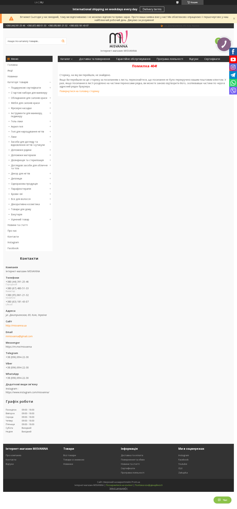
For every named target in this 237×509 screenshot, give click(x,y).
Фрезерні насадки (21, 108)
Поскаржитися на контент (119, 485)
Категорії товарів (17, 82)
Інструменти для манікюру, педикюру (27, 114)
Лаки (13, 136)
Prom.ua (136, 482)
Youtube (182, 463)
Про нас (12, 230)
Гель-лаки (17, 121)
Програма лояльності (169, 59)
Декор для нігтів (20, 173)
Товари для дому (21, 209)
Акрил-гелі (17, 126)
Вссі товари (69, 455)
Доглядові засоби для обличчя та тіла (29, 167)
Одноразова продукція (24, 183)
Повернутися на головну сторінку (79, 91)
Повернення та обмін (133, 459)
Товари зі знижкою (73, 459)
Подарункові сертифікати (26, 87)
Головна (12, 64)
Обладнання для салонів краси (29, 98)
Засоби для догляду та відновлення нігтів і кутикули (28, 143)
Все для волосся (21, 199)
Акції (10, 70)
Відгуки (193, 59)
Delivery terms (152, 9)
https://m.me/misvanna (19, 346)
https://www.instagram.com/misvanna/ (27, 392)
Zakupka (183, 472)
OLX (180, 468)
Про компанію (13, 455)
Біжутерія (16, 214)
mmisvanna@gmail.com (19, 336)
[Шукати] (63, 41)
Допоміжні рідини (21, 150)
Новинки (12, 76)
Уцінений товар (20, 219)
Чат (225, 500)
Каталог (65, 59)
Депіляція (16, 178)
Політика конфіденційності (149, 485)
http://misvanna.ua (16, 325)
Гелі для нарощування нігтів (27, 131)
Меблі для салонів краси (25, 103)
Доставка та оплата (132, 455)
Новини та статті (17, 225)
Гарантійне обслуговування (133, 59)
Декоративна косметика (25, 204)
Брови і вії (17, 194)
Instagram (13, 242)
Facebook (13, 248)
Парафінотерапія (21, 188)
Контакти (13, 236)
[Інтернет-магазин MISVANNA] (118, 38)
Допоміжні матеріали (23, 155)
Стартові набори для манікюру (29, 92)
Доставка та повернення (94, 59)
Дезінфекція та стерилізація (27, 160)
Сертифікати (212, 59)
